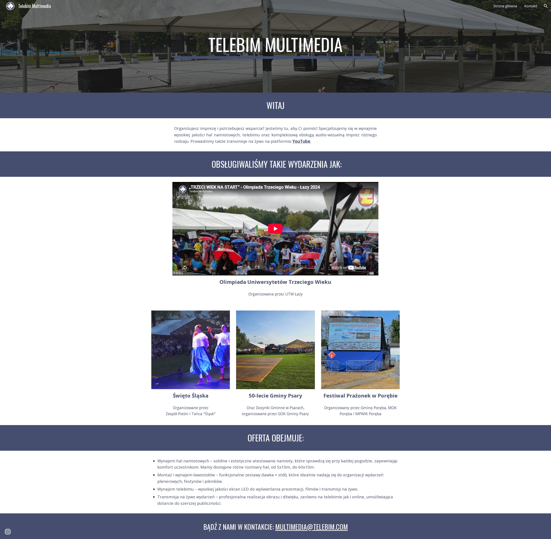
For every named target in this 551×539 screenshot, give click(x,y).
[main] (275, 46)
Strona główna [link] (505, 6)
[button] (546, 6)
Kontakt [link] (530, 6)
